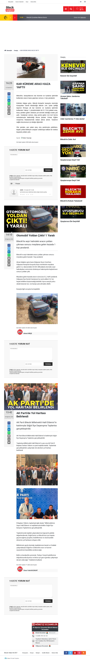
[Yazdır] (9, 110)
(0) (28, 194)
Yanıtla (23, 194)
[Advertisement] (45, 33)
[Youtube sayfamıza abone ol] (75, 653)
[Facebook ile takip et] (66, 653)
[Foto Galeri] (85, 2)
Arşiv (27, 1)
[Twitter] (9, 97)
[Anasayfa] (5, 1)
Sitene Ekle (33, 1)
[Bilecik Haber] (10, 9)
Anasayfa (9, 50)
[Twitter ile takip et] (70, 653)
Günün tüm (80, 17)
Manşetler (10, 1)
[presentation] (10, 17)
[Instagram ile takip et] (79, 653)
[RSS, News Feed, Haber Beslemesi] (83, 653)
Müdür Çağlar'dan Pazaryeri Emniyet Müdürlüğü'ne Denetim (45, 17)
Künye (32, 653)
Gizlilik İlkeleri (45, 653)
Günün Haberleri (19, 1)
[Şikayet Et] (50, 194)
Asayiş (16, 50)
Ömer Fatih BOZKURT (30, 570)
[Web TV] (81, 2)
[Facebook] (9, 93)
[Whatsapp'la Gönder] (9, 103)
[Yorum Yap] (9, 113)
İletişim (38, 653)
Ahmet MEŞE (27, 333)
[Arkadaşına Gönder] (9, 106)
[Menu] (65, 9)
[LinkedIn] (9, 100)
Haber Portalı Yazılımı (13, 658)
